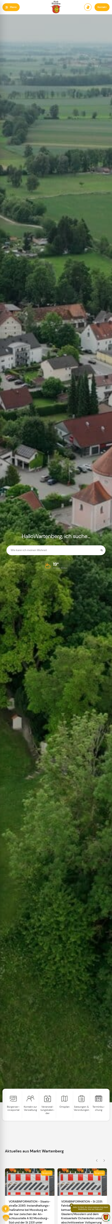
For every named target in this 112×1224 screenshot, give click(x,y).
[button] (11, 7)
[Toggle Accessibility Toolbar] (5, 1208)
